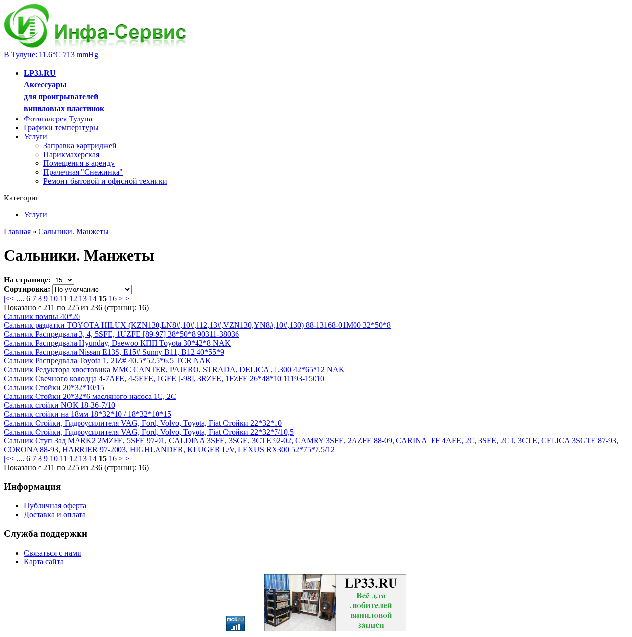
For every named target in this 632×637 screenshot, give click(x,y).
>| (128, 298)
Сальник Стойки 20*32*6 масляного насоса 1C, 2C (90, 396)
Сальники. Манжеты (74, 231)
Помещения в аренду (79, 163)
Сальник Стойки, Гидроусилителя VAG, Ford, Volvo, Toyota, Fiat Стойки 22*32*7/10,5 (149, 432)
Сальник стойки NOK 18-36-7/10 (59, 405)
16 (113, 298)
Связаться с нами (52, 553)
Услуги (35, 136)
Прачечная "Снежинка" (83, 172)
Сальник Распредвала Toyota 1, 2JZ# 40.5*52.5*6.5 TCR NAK (107, 361)
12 (73, 298)
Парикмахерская (71, 154)
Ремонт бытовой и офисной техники (105, 181)
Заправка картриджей (80, 145)
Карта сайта (44, 561)
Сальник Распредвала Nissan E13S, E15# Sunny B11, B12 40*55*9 (114, 352)
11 (63, 298)
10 (54, 298)
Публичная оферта (55, 505)
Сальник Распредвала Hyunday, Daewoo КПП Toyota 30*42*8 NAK (117, 343)
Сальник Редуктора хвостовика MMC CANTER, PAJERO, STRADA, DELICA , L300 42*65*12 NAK (174, 369)
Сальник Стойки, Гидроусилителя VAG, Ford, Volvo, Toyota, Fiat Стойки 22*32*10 (143, 423)
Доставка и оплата (55, 514)
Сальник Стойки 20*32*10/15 (54, 387)
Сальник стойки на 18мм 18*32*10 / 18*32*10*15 (87, 414)
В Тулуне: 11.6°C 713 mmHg (51, 54)
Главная (17, 231)
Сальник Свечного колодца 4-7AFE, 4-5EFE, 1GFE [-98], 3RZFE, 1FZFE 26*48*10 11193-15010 (164, 378)
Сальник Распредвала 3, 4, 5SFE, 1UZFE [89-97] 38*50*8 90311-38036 (121, 334)
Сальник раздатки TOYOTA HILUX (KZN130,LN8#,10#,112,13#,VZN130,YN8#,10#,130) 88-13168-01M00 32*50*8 (197, 325)
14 (93, 298)
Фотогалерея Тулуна (58, 119)
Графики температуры (61, 127)
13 (83, 298)
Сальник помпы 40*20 (42, 316)
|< (7, 298)
